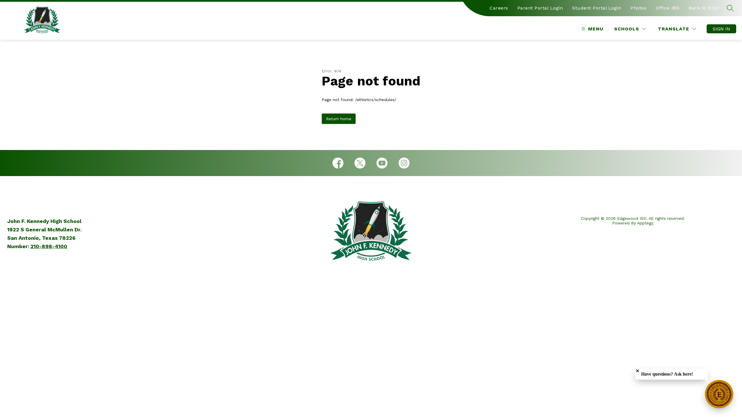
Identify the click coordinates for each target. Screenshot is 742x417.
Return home (338, 118)
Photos (638, 8)
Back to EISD (704, 8)
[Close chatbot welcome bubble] (637, 370)
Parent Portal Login (540, 8)
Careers (499, 8)
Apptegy (645, 223)
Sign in (721, 29)
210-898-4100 (48, 246)
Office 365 (667, 8)
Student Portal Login (596, 8)
